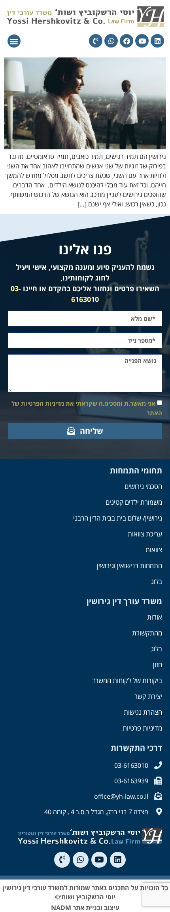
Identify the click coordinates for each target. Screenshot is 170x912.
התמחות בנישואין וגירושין (129, 565)
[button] (14, 41)
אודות (154, 617)
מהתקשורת (147, 632)
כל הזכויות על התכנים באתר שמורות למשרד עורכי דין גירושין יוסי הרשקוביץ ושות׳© (85, 892)
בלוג (156, 581)
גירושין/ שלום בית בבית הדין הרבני (117, 518)
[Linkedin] (157, 41)
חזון (157, 664)
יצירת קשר (148, 696)
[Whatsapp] (111, 41)
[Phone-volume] (95, 41)
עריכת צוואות (145, 533)
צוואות (153, 549)
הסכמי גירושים (143, 486)
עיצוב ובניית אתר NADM (85, 907)
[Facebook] (126, 41)
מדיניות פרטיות (142, 728)
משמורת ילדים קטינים (134, 502)
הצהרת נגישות (143, 712)
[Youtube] (142, 41)
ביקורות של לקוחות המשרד (127, 680)
